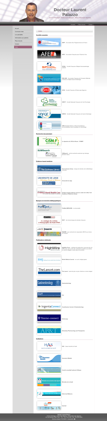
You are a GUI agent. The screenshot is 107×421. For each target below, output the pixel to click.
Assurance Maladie (67, 358)
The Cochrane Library (67, 169)
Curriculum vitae (19, 31)
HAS (63, 346)
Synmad (64, 405)
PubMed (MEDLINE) (67, 208)
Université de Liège (67, 180)
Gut (63, 295)
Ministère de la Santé (67, 382)
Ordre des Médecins (67, 394)
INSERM (64, 232)
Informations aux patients (21, 37)
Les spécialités (19, 34)
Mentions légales (56, 419)
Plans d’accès (81, 24)
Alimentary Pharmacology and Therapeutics (73, 330)
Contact (90, 24)
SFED (63, 90)
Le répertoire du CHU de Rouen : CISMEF (72, 141)
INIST (63, 220)
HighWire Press (66, 247)
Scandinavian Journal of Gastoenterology (73, 307)
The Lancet (65, 271)
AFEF (63, 54)
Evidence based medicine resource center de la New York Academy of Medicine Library (77, 193)
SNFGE (64, 114)
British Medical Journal (68, 259)
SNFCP (64, 102)
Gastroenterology (66, 283)
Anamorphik (70, 419)
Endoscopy (65, 319)
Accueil (73, 24)
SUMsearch (65, 153)
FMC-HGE (64, 78)
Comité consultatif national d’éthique (71, 370)
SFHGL (64, 66)
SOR (63, 125)
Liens (16, 47)
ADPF (63, 42)
